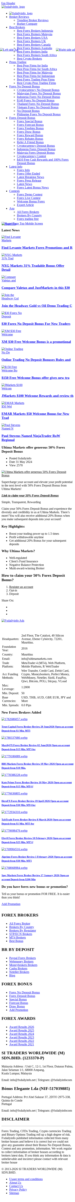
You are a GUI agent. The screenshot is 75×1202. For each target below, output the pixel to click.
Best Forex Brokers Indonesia (35, 30)
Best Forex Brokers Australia (34, 48)
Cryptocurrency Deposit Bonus (36, 145)
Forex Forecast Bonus (30, 124)
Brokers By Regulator (22, 930)
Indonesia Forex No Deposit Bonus (38, 97)
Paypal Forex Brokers (22, 958)
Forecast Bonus (18, 1003)
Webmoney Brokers (21, 961)
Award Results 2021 (21, 1044)
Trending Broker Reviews (32, 20)
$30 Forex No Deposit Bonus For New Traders (36, 324)
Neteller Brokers (19, 972)
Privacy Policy (18, 1189)
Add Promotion (11, 904)
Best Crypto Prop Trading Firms (36, 83)
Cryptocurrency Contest (31, 156)
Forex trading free (28, 218)
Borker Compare (27, 23)
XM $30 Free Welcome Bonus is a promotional (36, 342)
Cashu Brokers (18, 968)
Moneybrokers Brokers (23, 965)
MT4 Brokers (17, 937)
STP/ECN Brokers (20, 934)
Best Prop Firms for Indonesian (36, 76)
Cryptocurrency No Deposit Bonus (38, 90)
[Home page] (20, 13)
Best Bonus (16, 941)
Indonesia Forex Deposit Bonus (36, 149)
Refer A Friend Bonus (30, 142)
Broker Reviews (19, 16)
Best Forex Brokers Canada (34, 44)
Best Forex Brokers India (32, 51)
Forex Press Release (29, 180)
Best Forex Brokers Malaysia (34, 34)
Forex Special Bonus (29, 121)
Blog (12, 975)
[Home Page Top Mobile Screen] (22, 223)
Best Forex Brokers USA (32, 37)
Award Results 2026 (21, 1027)
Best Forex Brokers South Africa (37, 55)
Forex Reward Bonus (30, 135)
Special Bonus (18, 999)
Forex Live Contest (28, 198)
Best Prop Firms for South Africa (37, 69)
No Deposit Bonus (28, 110)
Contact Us (16, 1186)
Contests (14, 191)
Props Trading (17, 62)
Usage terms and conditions (26, 1179)
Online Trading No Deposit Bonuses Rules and (36, 360)
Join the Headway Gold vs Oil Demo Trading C (37, 306)
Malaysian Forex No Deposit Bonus (39, 93)
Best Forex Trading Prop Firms (36, 79)
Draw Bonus (17, 1006)
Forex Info (23, 170)
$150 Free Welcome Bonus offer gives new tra (35, 378)
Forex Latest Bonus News (33, 187)
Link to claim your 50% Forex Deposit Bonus (30, 495)
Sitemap (14, 1193)
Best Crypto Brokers (29, 58)
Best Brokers (17, 27)
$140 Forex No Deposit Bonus (35, 100)
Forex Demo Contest (29, 194)
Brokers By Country (21, 927)
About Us (15, 1182)
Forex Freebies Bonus (30, 128)
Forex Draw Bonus (28, 131)
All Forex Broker (19, 923)
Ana (11, 208)
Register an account (21, 587)
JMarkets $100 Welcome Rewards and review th (37, 396)
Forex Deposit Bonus (22, 117)
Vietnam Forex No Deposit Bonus (37, 107)
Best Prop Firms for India (32, 65)
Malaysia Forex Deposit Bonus (36, 152)
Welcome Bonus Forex (31, 201)
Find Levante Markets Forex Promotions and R (37, 248)
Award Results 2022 (21, 1040)
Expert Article (25, 205)
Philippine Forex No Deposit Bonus (39, 114)
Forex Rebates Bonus (30, 138)
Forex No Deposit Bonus (24, 86)
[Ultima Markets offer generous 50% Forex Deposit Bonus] (37, 475)
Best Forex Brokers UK (31, 41)
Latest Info (15, 166)
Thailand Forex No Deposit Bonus (38, 104)
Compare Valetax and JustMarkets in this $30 (36, 288)
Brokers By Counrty (29, 215)
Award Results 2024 (21, 1034)
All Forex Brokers (28, 212)
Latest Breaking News (30, 177)
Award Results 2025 (21, 1030)
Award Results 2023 (21, 1037)
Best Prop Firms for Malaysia (34, 72)
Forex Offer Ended (28, 173)
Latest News (24, 184)
